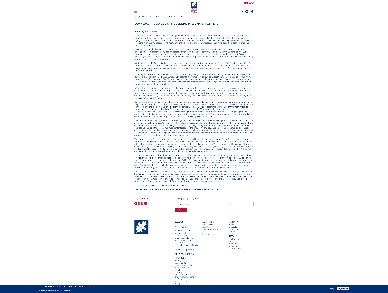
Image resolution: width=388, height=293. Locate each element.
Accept (332, 289)
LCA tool (178, 272)
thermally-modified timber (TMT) (186, 246)
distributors (234, 246)
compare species (182, 235)
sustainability (180, 263)
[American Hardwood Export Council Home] (194, 7)
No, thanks (342, 289)
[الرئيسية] (141, 227)
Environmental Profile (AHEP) (184, 268)
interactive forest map (184, 274)
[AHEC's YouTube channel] (245, 3)
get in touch (234, 241)
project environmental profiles (185, 278)
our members (235, 248)
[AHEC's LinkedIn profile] (252, 3)
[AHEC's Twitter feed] (135, 204)
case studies (207, 227)
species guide (181, 233)
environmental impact (184, 265)
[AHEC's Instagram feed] (247, 3)
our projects (207, 224)
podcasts (233, 227)
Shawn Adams (151, 31)
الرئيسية (137, 17)
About (233, 236)
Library (233, 221)
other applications (210, 229)
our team (233, 243)
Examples (208, 221)
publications (234, 229)
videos (231, 224)
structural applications (185, 249)
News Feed (209, 233)
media (177, 284)
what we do (234, 239)
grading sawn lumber (184, 238)
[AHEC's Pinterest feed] (250, 3)
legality (178, 260)
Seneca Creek (181, 281)
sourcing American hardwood (183, 241)
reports (232, 231)
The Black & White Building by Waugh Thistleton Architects (164, 17)
